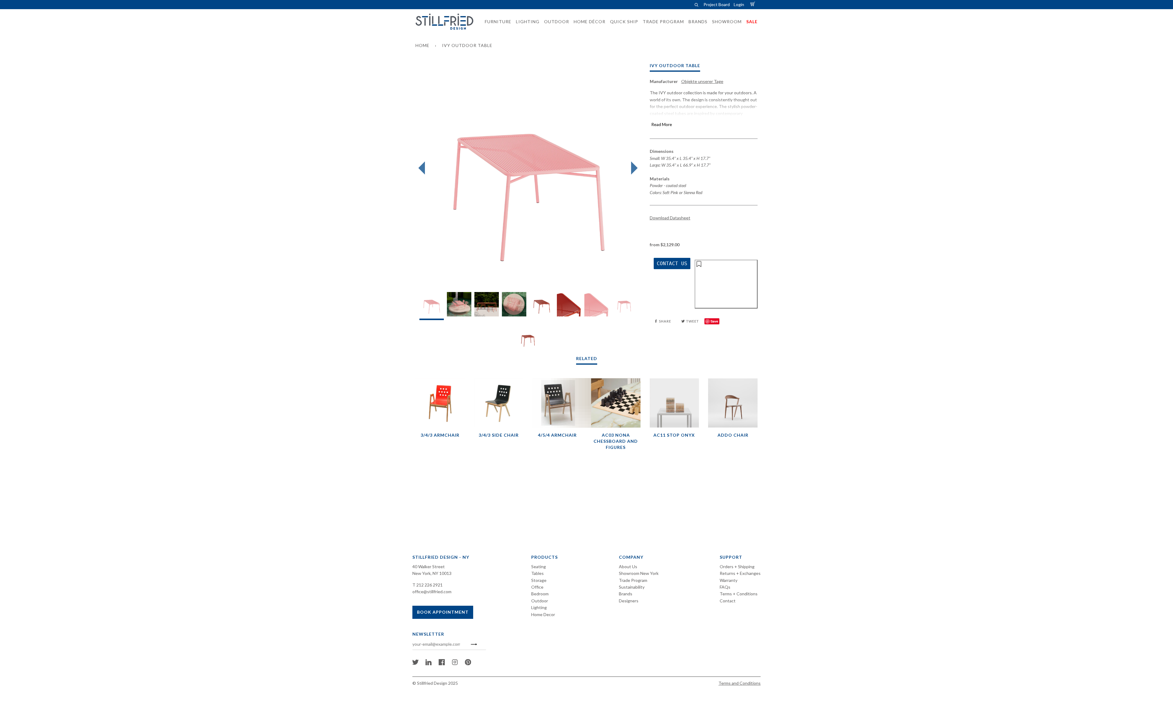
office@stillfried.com (431, 591)
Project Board (716, 4)
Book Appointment (443, 612)
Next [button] (633, 168)
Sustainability (632, 587)
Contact (728, 600)
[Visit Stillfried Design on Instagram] (455, 663)
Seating (538, 566)
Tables (537, 573)
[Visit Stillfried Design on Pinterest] (468, 663)
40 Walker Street (428, 566)
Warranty (728, 580)
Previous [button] (423, 168)
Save (714, 321)
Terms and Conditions (739, 683)
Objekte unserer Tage (702, 81)
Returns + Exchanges (740, 573)
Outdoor (539, 600)
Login (739, 4)
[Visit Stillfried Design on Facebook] (442, 663)
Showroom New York (639, 573)
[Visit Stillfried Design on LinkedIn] (429, 663)
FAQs (725, 587)
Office (537, 587)
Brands (625, 593)
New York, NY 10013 (431, 573)
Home (422, 45)
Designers (628, 600)
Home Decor (543, 614)
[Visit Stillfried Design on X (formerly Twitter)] (415, 663)
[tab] (431, 306)
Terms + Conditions (739, 593)
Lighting (539, 607)
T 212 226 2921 (427, 584)
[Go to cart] (754, 4)
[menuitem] (496, 21)
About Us (628, 566)
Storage (538, 580)
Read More (661, 124)
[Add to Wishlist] (726, 284)
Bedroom (540, 593)
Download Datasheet (670, 217)
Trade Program (633, 580)
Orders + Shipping (737, 566)
